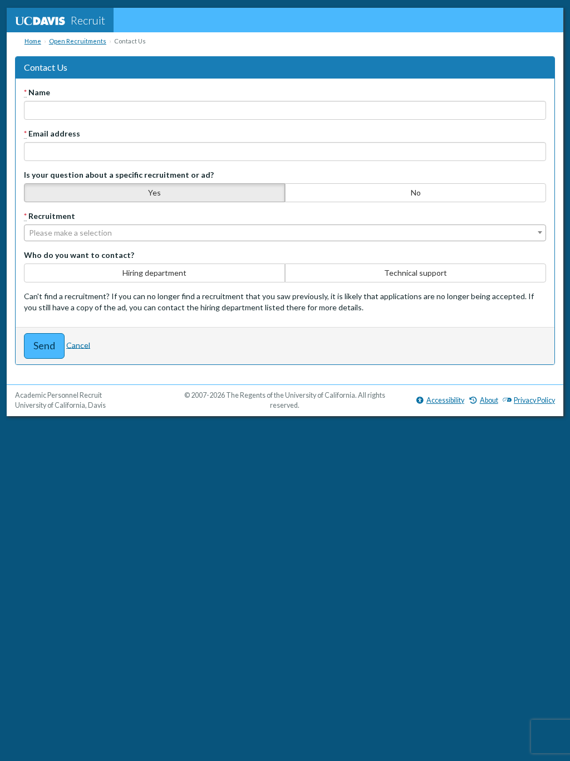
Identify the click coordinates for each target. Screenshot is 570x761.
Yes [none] (154, 192)
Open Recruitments (77, 41)
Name (37, 92)
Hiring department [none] (154, 272)
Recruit (88, 20)
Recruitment (49, 216)
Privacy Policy (534, 400)
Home (32, 41)
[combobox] (285, 233)
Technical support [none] (415, 272)
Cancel (78, 344)
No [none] (416, 192)
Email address (52, 133)
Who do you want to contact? (79, 255)
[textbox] (285, 233)
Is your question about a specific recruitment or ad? (119, 174)
